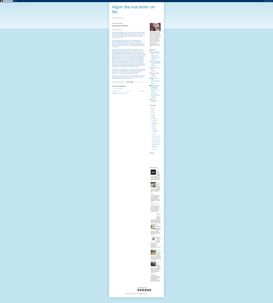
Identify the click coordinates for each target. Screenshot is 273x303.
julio (153, 126)
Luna (158, 225)
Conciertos (159, 236)
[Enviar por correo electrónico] (127, 82)
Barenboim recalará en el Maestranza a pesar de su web (155, 81)
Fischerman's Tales (155, 73)
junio (153, 128)
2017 (152, 108)
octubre (153, 122)
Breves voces (153, 274)
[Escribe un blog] (128, 82)
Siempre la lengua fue (156, 142)
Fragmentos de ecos (156, 144)
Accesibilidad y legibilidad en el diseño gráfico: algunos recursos (156, 63)
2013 (152, 115)
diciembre (154, 118)
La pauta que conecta (156, 136)
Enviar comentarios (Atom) (122, 93)
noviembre (154, 120)
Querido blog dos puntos (155, 147)
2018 (152, 107)
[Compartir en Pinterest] (132, 82)
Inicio (130, 91)
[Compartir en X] (129, 82)
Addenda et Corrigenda (156, 61)
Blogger (146, 293)
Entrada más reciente (116, 91)
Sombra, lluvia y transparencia (155, 131)
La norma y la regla (155, 139)
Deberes (152, 194)
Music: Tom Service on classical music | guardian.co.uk (155, 86)
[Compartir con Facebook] (131, 82)
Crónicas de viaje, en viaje (159, 214)
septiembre (154, 123)
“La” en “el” (154, 132)
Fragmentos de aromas (156, 141)
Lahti (152, 69)
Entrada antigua (142, 91)
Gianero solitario (154, 94)
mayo (153, 149)
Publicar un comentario (118, 88)
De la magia (158, 171)
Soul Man (153, 99)
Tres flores (154, 134)
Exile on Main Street (154, 100)
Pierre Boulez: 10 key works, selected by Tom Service (155, 90)
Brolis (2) (158, 182)
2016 (152, 110)
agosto (153, 125)
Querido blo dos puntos (156, 137)
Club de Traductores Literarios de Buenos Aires (155, 53)
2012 (152, 117)
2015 (152, 112)
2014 (152, 113)
